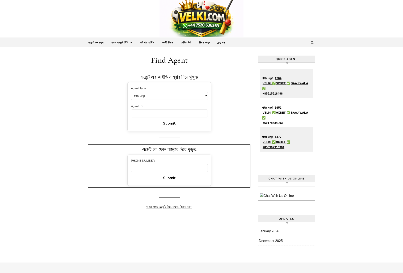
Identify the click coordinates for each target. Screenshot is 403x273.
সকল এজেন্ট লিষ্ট (119, 42)
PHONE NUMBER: (143, 160)
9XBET (281, 83)
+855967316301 (273, 147)
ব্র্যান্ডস (221, 42)
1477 (278, 137)
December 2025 (271, 241)
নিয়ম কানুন (204, 42)
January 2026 (269, 231)
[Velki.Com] (201, 19)
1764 (278, 78)
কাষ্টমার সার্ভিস (147, 42)
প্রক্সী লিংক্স (167, 42)
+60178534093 (273, 123)
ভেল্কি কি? (186, 42)
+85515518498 (273, 93)
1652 (278, 107)
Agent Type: (139, 88)
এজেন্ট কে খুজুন (96, 42)
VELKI (267, 83)
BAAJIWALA (299, 83)
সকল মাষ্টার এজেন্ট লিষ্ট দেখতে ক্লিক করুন (169, 207)
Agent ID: (137, 106)
